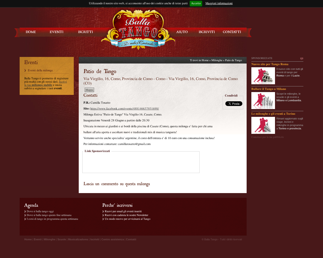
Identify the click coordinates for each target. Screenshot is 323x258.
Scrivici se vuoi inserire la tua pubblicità (301, 59)
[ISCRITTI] (85, 32)
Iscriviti (94, 239)
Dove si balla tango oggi (40, 211)
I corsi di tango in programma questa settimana (52, 218)
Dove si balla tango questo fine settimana (49, 215)
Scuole (61, 239)
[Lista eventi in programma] (57, 32)
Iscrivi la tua (45, 83)
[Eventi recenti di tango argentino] (31, 32)
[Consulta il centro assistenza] (182, 32)
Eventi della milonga (40, 70)
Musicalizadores (78, 239)
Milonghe (216, 60)
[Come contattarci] (232, 32)
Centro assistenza (112, 239)
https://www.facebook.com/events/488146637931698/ (124, 108)
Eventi (38, 239)
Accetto (196, 3)
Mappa (89, 90)
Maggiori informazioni (219, 3)
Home (205, 60)
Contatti (131, 239)
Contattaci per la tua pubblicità (267, 137)
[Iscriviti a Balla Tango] (207, 32)
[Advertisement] (141, 163)
